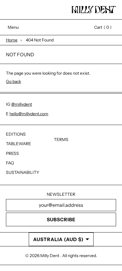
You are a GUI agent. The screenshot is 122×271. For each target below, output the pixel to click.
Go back (13, 81)
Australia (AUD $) (58, 239)
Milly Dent (50, 255)
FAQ (10, 163)
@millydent (21, 104)
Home (11, 40)
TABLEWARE (18, 143)
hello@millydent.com (28, 113)
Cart (100, 27)
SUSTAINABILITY (22, 172)
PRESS (12, 153)
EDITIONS (16, 134)
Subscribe (61, 219)
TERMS (61, 139)
